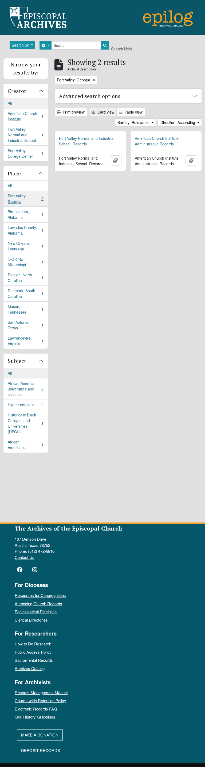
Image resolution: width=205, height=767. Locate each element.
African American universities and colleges (25, 389)
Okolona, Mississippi (25, 261)
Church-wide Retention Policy (40, 700)
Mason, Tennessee (25, 309)
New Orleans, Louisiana (25, 245)
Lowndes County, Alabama (25, 230)
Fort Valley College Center (25, 153)
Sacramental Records (34, 660)
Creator (17, 91)
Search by (21, 45)
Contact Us (24, 557)
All (10, 103)
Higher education (25, 406)
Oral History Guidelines (35, 717)
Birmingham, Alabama (25, 214)
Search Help (121, 48)
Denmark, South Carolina (25, 293)
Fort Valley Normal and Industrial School (25, 134)
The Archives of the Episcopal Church (68, 528)
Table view (133, 112)
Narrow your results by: (26, 68)
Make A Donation (39, 735)
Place (14, 173)
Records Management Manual (41, 692)
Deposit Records (40, 750)
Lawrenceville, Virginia (25, 340)
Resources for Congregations (40, 595)
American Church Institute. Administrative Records (157, 141)
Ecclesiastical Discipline (36, 611)
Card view (105, 112)
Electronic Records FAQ (36, 709)
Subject (17, 360)
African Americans (25, 444)
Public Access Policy (33, 652)
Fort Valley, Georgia (25, 198)
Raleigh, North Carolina (25, 277)
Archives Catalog (30, 668)
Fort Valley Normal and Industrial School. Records (86, 141)
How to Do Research (33, 643)
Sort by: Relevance (134, 122)
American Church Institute (25, 116)
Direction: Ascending (178, 122)
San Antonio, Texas (25, 324)
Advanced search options (89, 96)
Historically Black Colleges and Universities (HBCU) (25, 423)
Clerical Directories (31, 620)
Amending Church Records (38, 603)
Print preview (73, 112)
